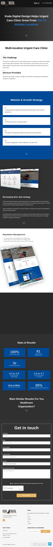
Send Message (26, 495)
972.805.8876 (48, 3)
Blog (29, 521)
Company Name (6, 454)
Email (4, 440)
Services (29, 519)
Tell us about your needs (8, 468)
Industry (5, 461)
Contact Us (5, 530)
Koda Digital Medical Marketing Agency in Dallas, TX (38, 513)
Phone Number (6, 447)
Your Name (5, 433)
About (29, 517)
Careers (29, 523)
